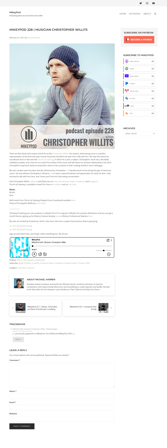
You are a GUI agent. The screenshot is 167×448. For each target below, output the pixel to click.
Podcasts (30, 268)
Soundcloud (63, 181)
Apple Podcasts (25, 263)
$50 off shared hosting (22, 229)
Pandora (59, 263)
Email (12, 402)
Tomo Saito (41, 203)
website (33, 181)
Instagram (93, 181)
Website (13, 413)
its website (57, 184)
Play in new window (25, 260)
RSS (88, 263)
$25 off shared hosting (22, 226)
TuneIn (82, 263)
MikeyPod (15, 12)
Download (40, 260)
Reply (18, 339)
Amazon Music (47, 263)
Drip (55, 181)
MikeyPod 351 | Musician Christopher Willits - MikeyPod (33, 329)
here (73, 200)
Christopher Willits (60, 153)
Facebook (80, 181)
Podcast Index (71, 263)
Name (12, 391)
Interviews (22, 268)
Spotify (36, 263)
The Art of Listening (46, 159)
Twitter (72, 181)
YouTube (72, 184)
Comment (14, 360)
